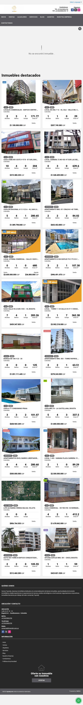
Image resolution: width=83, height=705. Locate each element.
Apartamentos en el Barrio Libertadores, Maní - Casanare (21, 458)
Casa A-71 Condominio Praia (15, 408)
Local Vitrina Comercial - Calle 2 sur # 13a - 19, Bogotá (21, 259)
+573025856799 (63, 9)
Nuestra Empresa (64, 17)
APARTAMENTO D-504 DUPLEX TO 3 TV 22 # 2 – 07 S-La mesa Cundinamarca (62, 259)
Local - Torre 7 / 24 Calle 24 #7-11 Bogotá (62, 309)
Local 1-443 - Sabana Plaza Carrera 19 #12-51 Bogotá (62, 458)
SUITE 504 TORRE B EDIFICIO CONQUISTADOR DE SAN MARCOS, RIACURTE (21, 558)
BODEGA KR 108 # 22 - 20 (13, 359)
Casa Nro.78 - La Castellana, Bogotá (60, 408)
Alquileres (22, 17)
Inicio (3, 17)
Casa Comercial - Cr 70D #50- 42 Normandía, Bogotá (62, 508)
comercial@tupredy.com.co (10, 628)
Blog (42, 17)
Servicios (33, 17)
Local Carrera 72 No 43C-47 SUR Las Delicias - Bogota (62, 160)
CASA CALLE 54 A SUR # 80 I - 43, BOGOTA (19, 309)
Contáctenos (7, 23)
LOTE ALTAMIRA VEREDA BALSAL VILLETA (19, 508)
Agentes (50, 17)
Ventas (12, 17)
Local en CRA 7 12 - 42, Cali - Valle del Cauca (62, 110)
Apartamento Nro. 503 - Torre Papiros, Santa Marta (62, 359)
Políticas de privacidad (10, 661)
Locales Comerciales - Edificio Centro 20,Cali (21, 110)
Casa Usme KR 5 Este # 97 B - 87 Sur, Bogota (21, 160)
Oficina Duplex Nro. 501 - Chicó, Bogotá (61, 558)
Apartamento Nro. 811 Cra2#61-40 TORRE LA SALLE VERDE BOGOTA (62, 209)
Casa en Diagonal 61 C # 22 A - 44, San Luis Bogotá (21, 209)
